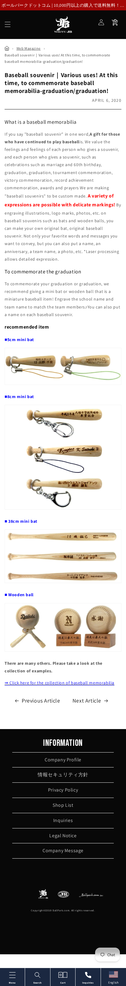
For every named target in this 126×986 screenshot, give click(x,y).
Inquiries (63, 820)
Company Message (63, 850)
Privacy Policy (63, 790)
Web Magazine (29, 48)
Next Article (86, 700)
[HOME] (7, 48)
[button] (7, 24)
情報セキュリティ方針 (63, 774)
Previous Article (41, 700)
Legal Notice (62, 835)
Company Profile (63, 759)
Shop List (63, 805)
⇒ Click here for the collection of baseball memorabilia (59, 682)
